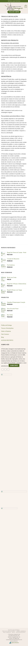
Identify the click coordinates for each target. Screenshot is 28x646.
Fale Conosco (5, 334)
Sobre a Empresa (6, 331)
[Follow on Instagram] (5, 369)
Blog (2, 337)
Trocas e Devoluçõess (7, 328)
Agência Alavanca (15, 642)
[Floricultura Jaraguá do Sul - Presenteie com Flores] (13, 6)
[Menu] (2, 6)
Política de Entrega (6, 325)
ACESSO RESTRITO (7, 340)
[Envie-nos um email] (8, 369)
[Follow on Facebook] (2, 369)
